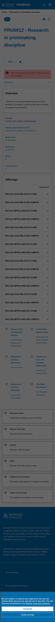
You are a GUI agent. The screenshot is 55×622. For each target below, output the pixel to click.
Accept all (27, 609)
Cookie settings (27, 615)
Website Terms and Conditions (38, 603)
